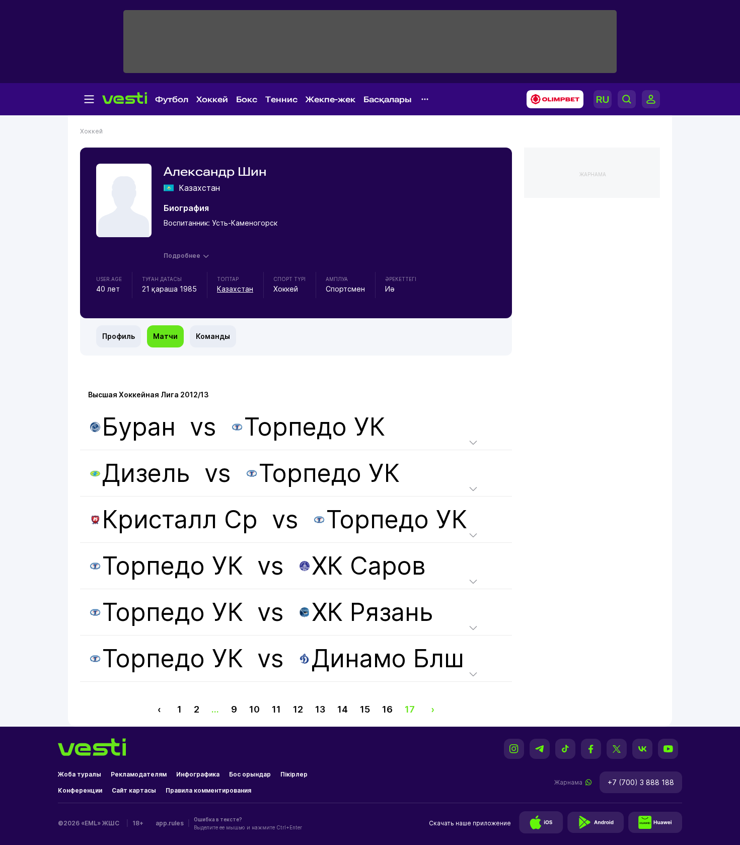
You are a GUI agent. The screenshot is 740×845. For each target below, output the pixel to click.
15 (365, 709)
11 (276, 709)
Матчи (165, 336)
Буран (139, 427)
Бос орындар (250, 774)
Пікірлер (294, 774)
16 (387, 709)
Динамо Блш (388, 658)
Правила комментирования (208, 790)
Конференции (80, 790)
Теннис (281, 99)
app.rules (170, 823)
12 (298, 709)
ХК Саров (369, 566)
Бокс (246, 99)
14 (342, 709)
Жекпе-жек (330, 99)
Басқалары (387, 99)
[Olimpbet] (552, 99)
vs (243, 427)
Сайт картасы (134, 790)
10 (254, 709)
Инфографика (197, 774)
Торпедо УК (314, 427)
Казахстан (235, 289)
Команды (213, 336)
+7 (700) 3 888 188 (641, 782)
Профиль (118, 336)
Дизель (146, 473)
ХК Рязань (372, 612)
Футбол (171, 99)
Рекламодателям (139, 774)
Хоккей (212, 99)
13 (320, 709)
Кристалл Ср (180, 519)
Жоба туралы (79, 774)
